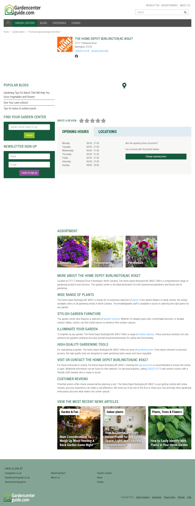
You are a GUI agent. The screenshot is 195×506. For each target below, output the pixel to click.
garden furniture (112, 318)
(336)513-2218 (82, 51)
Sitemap (181, 497)
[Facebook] (76, 56)
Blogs (43, 23)
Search (29, 135)
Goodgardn (156, 497)
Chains (76, 23)
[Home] (8, 23)
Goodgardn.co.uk (13, 473)
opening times (146, 365)
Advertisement (169, 5)
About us (185, 5)
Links (189, 497)
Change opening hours (156, 156)
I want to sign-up (29, 172)
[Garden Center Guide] (23, 9)
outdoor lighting (146, 334)
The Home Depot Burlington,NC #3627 (44, 32)
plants (135, 300)
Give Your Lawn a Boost (16, 102)
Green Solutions (143, 497)
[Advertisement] (29, 58)
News (99, 477)
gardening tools (145, 349)
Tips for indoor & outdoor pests (20, 108)
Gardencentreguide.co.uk (17, 477)
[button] (124, 86)
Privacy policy (169, 497)
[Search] (184, 12)
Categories (59, 23)
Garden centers (25, 23)
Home (6, 32)
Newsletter (152, 5)
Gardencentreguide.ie (15, 482)
